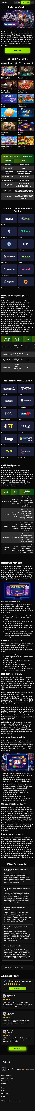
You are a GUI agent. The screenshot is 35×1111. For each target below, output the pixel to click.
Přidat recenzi (17, 988)
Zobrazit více (17, 1048)
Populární (4, 63)
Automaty (28, 63)
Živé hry (12, 63)
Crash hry (19, 63)
